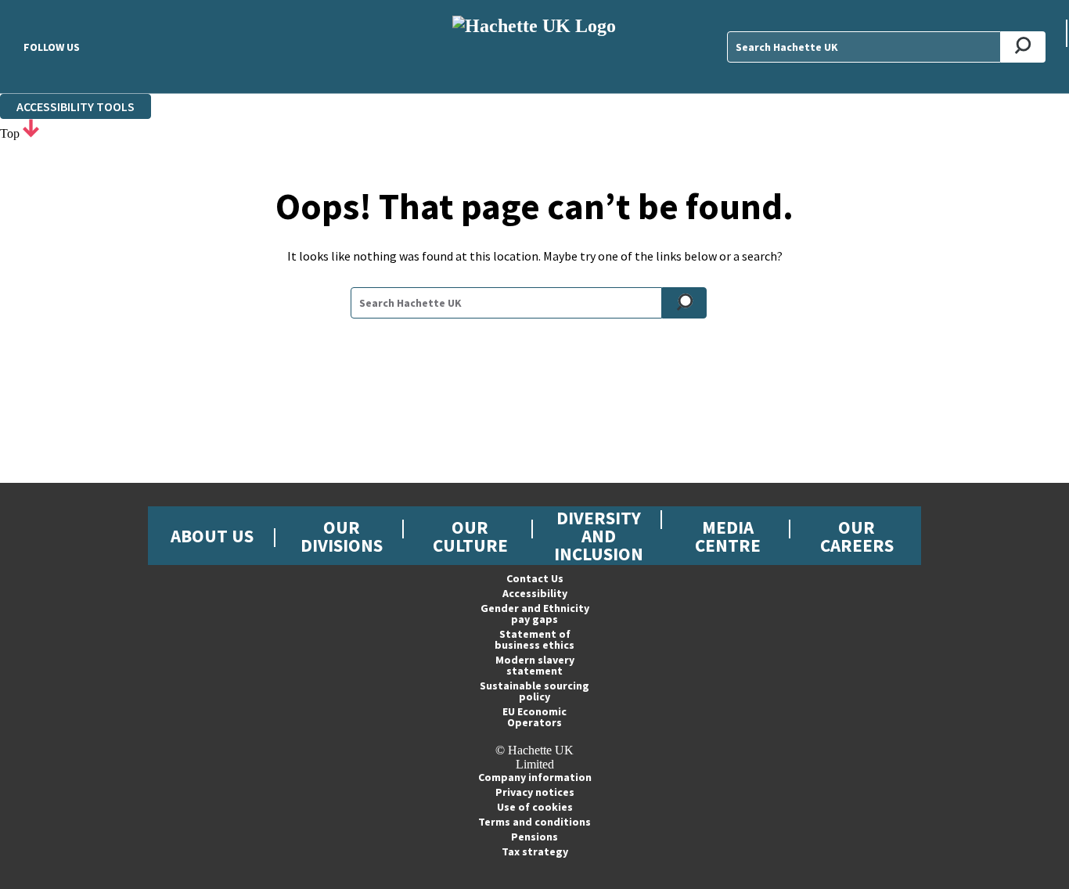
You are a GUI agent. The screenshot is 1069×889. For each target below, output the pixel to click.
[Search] (1023, 47)
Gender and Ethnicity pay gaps (535, 613)
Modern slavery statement (534, 665)
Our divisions (342, 536)
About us (212, 536)
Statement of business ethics (534, 639)
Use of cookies (535, 807)
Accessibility (534, 593)
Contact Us (534, 578)
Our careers (857, 536)
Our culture (470, 536)
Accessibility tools (75, 106)
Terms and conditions (534, 822)
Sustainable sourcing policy (534, 691)
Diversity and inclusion (598, 536)
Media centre (728, 536)
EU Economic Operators (534, 716)
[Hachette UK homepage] (534, 46)
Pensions (534, 837)
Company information (535, 777)
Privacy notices (534, 792)
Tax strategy (535, 851)
